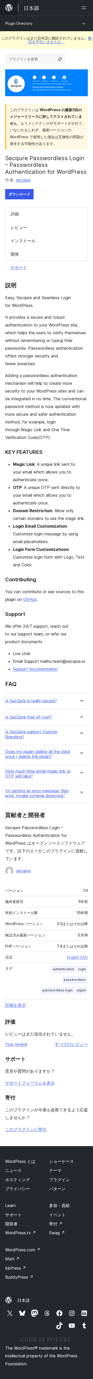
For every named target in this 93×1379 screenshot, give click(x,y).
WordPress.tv (20, 1232)
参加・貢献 (59, 1205)
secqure (23, 180)
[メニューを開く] (84, 7)
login (82, 969)
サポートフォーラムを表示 (30, 1083)
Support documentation (35, 669)
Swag (57, 1232)
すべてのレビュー (71, 1044)
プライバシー (17, 1188)
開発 (15, 254)
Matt (12, 1258)
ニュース (13, 1170)
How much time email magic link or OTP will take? (38, 774)
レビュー (19, 227)
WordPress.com (22, 1249)
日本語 (23, 1300)
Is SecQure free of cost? (28, 717)
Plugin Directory (19, 23)
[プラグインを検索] (60, 59)
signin (81, 990)
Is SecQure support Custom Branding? (31, 734)
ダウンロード (19, 194)
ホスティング (17, 1179)
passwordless (75, 980)
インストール (23, 240)
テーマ (55, 1170)
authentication (63, 969)
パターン (57, 1188)
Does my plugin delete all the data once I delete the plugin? (37, 754)
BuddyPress (19, 1277)
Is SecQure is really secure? (31, 700)
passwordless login (57, 990)
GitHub (30, 599)
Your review (16, 1044)
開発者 (11, 1223)
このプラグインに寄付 (26, 1129)
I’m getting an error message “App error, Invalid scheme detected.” (37, 793)
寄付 (56, 1223)
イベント (57, 1214)
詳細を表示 (15, 1005)
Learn (10, 1205)
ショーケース (61, 1161)
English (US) (77, 957)
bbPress (15, 1268)
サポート (18, 267)
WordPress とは (20, 1161)
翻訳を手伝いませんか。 (60, 40)
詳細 (15, 213)
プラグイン (59, 1179)
